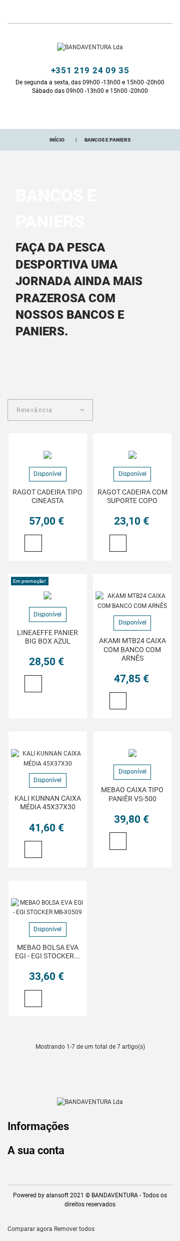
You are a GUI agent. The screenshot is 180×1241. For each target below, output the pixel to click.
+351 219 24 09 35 (90, 70)
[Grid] (151, 411)
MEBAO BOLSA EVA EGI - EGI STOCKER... (47, 951)
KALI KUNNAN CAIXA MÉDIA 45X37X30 (47, 802)
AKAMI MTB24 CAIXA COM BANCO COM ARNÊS (132, 649)
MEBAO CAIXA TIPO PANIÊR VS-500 (132, 794)
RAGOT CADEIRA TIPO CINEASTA (47, 496)
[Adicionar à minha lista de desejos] (50, 544)
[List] (167, 411)
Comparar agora (30, 1228)
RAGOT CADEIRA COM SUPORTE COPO (133, 496)
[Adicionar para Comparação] (65, 544)
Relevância (34, 410)
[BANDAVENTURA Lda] (90, 47)
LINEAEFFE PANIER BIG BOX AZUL (47, 637)
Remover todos (74, 1228)
